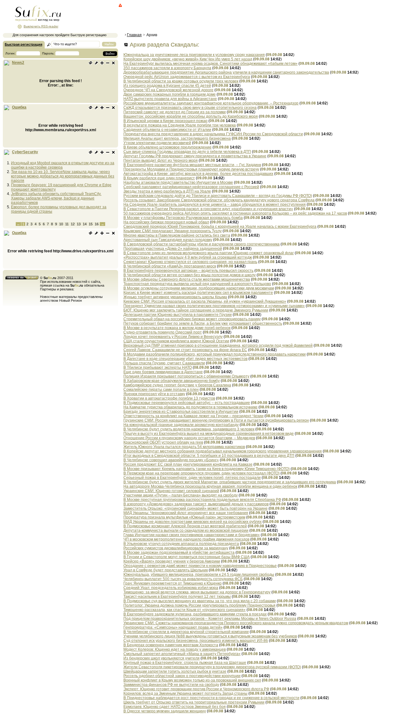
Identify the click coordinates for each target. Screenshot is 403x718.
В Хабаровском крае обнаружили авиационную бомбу (171, 381)
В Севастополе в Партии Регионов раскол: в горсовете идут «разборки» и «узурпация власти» (208, 209)
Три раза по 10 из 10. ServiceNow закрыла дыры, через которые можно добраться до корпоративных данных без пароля (62, 176)
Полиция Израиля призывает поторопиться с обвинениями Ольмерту (186, 376)
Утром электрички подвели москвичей (157, 143)
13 (79, 224)
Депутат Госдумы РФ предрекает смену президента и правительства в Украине (194, 156)
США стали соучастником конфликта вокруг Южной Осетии (176, 341)
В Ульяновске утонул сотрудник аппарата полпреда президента (181, 543)
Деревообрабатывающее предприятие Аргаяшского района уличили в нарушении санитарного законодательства (226, 72)
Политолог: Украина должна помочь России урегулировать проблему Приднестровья (199, 605)
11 (67, 224)
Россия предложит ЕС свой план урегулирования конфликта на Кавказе (188, 464)
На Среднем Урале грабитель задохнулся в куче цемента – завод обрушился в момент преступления (214, 204)
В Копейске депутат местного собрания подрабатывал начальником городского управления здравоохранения (222, 451)
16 (97, 224)
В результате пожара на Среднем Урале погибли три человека (179, 125)
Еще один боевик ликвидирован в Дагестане (163, 372)
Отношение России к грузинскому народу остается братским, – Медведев (189, 438)
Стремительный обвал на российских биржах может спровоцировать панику (192, 319)
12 (73, 224)
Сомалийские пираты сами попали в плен (161, 389)
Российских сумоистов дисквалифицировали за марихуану (175, 548)
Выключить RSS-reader (41, 26)
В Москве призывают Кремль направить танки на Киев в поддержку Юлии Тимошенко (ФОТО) (206, 469)
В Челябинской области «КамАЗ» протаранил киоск (169, 266)
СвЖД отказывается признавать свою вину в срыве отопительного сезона (190, 107)
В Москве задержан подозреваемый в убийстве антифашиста (179, 552)
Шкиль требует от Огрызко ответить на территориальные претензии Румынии (193, 702)
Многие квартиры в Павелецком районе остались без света (176, 235)
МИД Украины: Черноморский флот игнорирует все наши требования (185, 513)
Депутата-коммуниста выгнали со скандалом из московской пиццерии (185, 530)
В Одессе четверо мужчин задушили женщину (164, 711)
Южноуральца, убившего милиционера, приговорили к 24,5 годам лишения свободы (198, 574)
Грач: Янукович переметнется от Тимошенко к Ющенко (172, 583)
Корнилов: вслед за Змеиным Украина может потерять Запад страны (185, 693)
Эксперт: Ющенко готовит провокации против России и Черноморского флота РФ (196, 689)
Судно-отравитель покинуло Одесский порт (162, 332)
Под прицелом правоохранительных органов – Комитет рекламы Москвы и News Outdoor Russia (209, 618)
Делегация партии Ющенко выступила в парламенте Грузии (177, 314)
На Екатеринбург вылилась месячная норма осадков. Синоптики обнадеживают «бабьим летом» (210, 63)
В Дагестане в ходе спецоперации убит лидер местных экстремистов (185, 358)
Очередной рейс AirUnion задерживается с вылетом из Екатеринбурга (186, 77)
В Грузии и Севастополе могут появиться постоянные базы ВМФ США (186, 557)
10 (61, 224)
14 (85, 224)
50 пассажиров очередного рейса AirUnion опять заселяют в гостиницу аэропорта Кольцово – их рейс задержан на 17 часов (235, 213)
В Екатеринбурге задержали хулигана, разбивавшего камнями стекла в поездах (195, 614)
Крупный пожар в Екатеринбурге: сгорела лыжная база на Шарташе (184, 662)
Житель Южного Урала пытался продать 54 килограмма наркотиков (184, 447)
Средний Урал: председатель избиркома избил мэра (170, 588)
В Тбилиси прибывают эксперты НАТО (157, 367)
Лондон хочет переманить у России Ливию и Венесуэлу (173, 336)
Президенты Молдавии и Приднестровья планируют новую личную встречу (191, 169)
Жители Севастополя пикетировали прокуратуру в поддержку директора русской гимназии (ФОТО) (212, 667)
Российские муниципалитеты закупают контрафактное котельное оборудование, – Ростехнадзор (210, 103)
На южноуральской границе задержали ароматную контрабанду (181, 425)
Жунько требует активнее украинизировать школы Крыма (175, 297)
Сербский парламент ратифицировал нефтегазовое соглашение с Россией (191, 187)
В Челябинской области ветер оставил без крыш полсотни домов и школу (189, 275)
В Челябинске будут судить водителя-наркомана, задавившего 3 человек (188, 429)
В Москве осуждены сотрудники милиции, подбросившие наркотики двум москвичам (198, 288)
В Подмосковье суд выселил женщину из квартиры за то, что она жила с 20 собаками (199, 601)
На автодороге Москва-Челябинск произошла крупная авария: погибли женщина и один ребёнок (210, 486)
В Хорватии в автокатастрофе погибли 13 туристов (169, 398)
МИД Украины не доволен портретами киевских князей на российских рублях (192, 521)
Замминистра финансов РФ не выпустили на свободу (171, 684)
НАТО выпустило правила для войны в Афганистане (170, 99)
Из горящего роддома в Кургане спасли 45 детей (167, 85)
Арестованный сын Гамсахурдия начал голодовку (167, 240)
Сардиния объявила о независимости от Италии (167, 129)
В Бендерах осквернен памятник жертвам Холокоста (170, 645)
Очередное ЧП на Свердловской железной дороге (168, 90)
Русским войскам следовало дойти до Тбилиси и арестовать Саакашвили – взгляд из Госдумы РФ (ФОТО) (217, 196)
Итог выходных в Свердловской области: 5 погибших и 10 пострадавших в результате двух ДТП (208, 455)
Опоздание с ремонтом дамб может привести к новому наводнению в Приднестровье (200, 566)
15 (91, 224)
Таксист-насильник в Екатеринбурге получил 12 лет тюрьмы (177, 596)
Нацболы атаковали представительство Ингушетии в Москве (178, 182)
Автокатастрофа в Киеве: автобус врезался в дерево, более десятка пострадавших (198, 173)
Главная (134, 35)
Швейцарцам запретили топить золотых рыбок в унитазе (174, 671)
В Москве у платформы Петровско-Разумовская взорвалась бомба (183, 218)
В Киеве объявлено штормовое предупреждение (167, 147)
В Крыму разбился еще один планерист (159, 178)
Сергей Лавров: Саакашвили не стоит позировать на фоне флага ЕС (185, 350)
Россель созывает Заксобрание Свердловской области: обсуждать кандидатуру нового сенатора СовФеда (219, 200)
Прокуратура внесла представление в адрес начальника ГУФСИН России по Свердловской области (213, 134)
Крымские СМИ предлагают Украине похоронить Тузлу (172, 231)
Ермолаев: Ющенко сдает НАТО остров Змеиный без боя (174, 706)
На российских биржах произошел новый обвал (166, 222)
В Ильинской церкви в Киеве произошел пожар (165, 121)
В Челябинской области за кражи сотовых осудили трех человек (180, 81)
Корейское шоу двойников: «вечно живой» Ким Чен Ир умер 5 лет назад (187, 59)
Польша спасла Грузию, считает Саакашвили (164, 363)
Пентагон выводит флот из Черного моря (160, 160)
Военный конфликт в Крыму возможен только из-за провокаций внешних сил (192, 680)
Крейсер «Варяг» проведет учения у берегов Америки (171, 561)
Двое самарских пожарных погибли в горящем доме (169, 94)
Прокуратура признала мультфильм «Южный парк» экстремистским (184, 517)
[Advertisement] (237, 17)
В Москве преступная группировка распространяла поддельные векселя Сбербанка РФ (202, 499)
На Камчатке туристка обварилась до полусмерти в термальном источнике (190, 407)
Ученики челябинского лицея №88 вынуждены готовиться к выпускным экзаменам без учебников (210, 636)
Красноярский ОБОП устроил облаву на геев (163, 442)
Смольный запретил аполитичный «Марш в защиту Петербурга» (182, 654)
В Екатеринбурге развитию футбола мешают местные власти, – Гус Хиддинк (192, 165)
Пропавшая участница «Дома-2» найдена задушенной (172, 248)
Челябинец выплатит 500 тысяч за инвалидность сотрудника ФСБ (183, 579)
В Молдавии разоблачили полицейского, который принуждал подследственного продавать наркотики (214, 354)
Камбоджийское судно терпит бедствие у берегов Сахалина (177, 385)
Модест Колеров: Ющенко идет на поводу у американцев (174, 649)
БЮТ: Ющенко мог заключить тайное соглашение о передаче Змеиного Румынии (195, 310)
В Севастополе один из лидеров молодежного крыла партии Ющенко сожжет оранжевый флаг (208, 253)
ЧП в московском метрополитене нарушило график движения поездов (186, 539)
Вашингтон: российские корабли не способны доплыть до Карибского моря (190, 116)
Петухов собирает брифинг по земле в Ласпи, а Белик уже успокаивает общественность (202, 323)
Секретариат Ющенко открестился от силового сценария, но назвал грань (190, 262)
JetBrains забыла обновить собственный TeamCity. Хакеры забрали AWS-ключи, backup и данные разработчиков (56, 198)
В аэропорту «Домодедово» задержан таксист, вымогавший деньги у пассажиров (196, 504)
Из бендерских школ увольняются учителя (161, 658)
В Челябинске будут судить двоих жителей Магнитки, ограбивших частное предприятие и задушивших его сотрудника (229, 482)
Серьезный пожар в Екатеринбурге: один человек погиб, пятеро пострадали (192, 477)
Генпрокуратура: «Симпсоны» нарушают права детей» (173, 627)
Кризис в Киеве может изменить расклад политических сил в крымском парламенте (198, 292)
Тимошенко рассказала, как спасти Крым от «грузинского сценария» (184, 610)
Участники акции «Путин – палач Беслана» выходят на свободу (180, 495)
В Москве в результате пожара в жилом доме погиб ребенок (176, 328)
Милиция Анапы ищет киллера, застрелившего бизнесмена (177, 138)
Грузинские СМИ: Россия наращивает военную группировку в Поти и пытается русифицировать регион (216, 420)
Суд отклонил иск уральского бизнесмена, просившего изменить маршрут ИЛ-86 (195, 640)
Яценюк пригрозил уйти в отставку (154, 394)
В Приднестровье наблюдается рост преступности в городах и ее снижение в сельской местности (211, 698)
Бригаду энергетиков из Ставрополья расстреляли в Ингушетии (180, 411)
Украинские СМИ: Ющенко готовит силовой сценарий (171, 491)
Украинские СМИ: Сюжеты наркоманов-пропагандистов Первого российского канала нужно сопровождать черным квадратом (235, 623)
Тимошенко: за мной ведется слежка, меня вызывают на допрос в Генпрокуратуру (196, 592)
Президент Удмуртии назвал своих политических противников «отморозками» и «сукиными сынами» (214, 306)
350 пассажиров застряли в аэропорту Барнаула (167, 68)
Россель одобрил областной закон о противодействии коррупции (182, 676)
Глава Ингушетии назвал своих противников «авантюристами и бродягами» (191, 535)
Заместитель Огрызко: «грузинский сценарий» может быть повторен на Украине (195, 508)
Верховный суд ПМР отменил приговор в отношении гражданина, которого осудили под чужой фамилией (218, 345)
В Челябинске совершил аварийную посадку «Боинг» (171, 460)
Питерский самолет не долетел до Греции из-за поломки (174, 112)
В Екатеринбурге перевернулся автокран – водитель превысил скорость (188, 270)
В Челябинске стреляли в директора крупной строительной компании (186, 632)
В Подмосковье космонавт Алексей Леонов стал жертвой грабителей (185, 526)
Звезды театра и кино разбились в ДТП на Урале (167, 191)
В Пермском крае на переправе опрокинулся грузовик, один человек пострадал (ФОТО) (201, 473)
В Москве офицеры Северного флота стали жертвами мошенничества (186, 279)
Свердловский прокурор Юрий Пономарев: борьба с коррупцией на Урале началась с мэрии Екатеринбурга (219, 226)
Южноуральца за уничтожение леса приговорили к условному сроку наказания (194, 55)
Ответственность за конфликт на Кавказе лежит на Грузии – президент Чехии (193, 416)
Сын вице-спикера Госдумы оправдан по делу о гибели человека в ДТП (187, 151)
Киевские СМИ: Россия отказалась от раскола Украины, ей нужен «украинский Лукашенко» (204, 301)
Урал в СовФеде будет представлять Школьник (165, 570)
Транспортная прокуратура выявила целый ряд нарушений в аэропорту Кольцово (197, 284)
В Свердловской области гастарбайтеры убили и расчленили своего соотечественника (201, 244)
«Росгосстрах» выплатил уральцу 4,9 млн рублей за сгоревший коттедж (187, 257)
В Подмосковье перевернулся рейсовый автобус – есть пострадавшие (186, 403)
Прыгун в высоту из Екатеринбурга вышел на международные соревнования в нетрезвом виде (208, 433)
